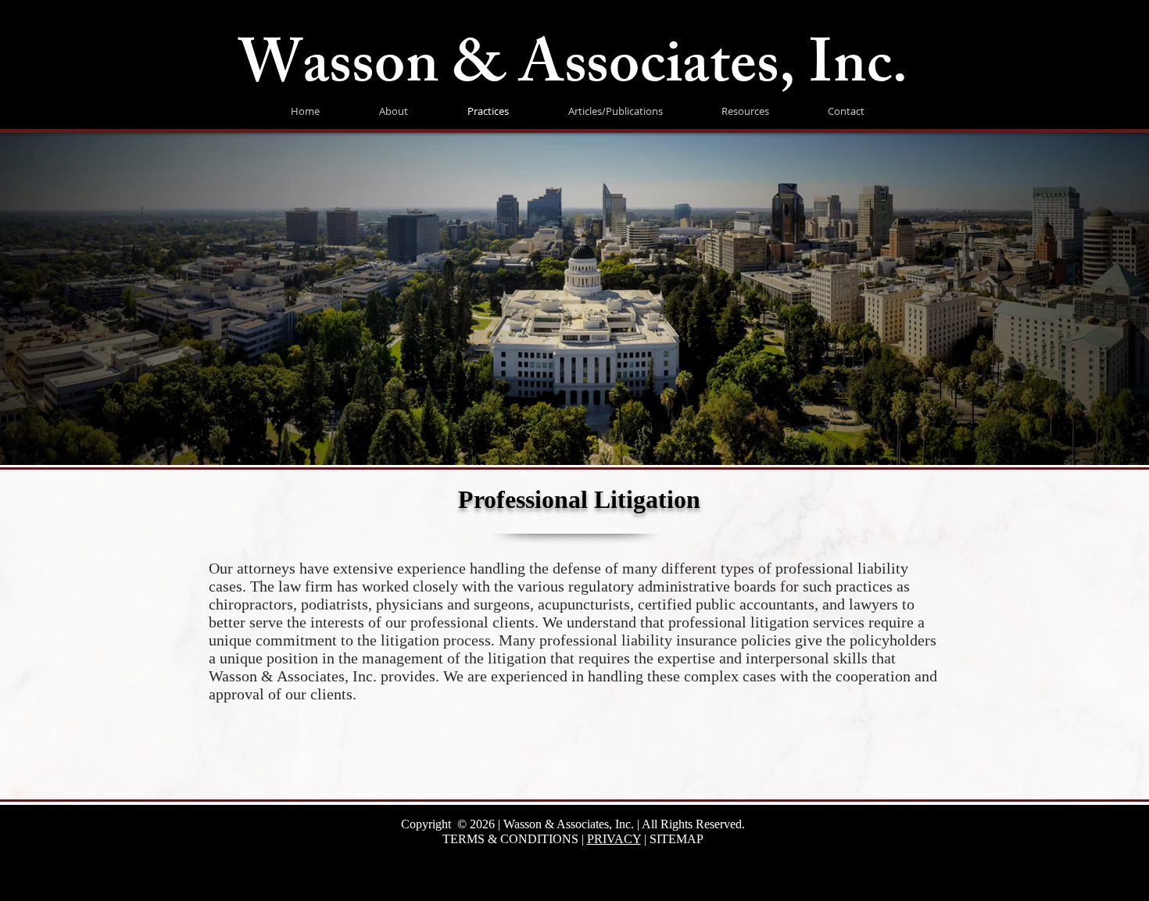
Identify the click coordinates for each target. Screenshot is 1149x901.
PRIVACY (614, 839)
